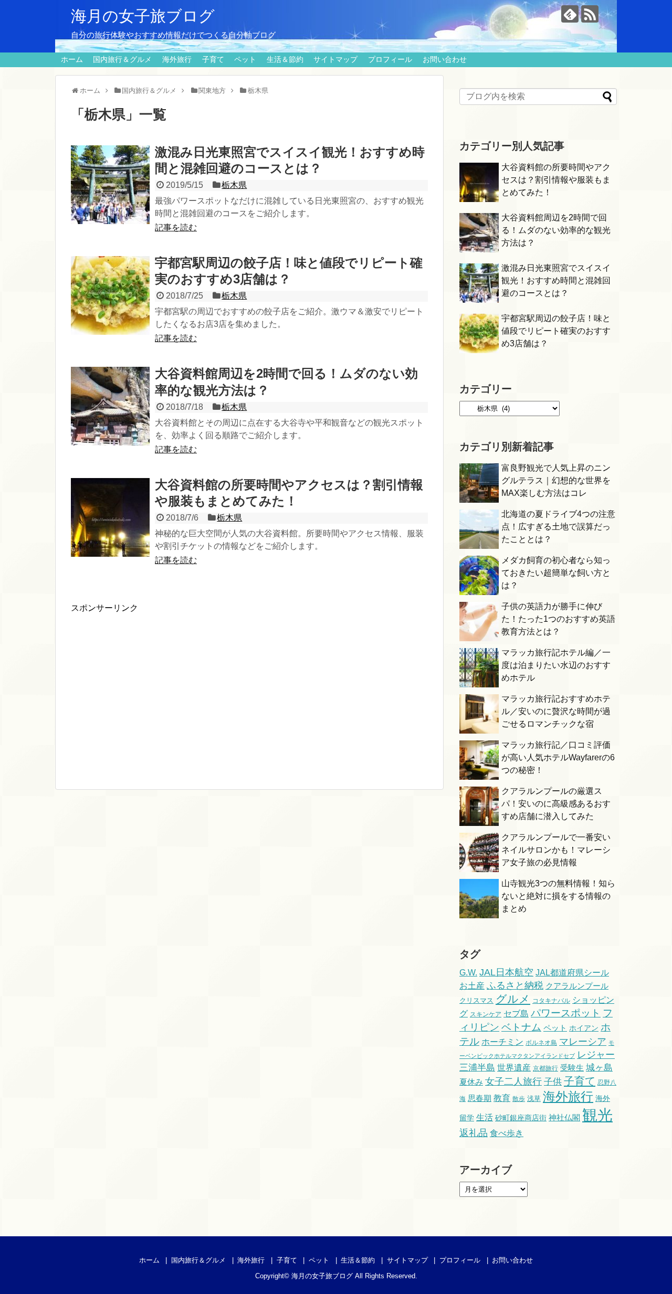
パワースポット (566, 1013)
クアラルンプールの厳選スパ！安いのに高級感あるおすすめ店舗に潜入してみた (556, 804)
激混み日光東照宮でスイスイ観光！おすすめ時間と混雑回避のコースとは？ (556, 280)
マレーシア (582, 1041)
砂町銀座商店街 (521, 1117)
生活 (484, 1117)
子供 (553, 1082)
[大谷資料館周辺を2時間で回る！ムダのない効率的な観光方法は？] (110, 406)
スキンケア (485, 1014)
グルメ (513, 999)
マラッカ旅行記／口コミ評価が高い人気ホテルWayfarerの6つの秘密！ (558, 757)
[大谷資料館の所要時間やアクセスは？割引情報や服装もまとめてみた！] (110, 517)
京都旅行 (545, 1068)
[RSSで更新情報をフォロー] (589, 14)
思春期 (479, 1098)
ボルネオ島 (541, 1042)
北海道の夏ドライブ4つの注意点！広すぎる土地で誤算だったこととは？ (558, 527)
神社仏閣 (564, 1117)
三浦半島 (477, 1067)
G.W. (468, 972)
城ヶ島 (599, 1067)
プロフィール (390, 59)
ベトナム (521, 1027)
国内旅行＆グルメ (122, 59)
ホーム (72, 59)
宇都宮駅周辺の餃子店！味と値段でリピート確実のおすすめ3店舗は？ (556, 331)
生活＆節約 (285, 59)
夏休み (471, 1082)
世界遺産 (514, 1067)
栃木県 (234, 185)
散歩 (518, 1098)
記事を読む (176, 227)
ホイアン (583, 1028)
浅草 (534, 1098)
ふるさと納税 (515, 985)
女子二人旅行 (513, 1081)
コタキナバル (551, 1000)
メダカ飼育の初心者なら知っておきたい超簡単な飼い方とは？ (556, 573)
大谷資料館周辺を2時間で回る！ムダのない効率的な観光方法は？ (556, 230)
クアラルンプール (576, 986)
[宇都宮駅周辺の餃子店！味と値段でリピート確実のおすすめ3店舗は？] (110, 295)
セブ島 (516, 1013)
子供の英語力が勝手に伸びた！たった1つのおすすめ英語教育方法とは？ (558, 619)
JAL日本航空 (506, 972)
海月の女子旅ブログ (143, 16)
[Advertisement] (159, 687)
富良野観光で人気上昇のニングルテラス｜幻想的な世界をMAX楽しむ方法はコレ (556, 480)
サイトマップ (335, 59)
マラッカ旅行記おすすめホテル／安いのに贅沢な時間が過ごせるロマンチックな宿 (556, 711)
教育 (502, 1097)
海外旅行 (177, 59)
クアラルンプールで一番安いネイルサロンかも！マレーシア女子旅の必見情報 (556, 850)
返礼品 (473, 1132)
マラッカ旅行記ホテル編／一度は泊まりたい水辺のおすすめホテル (556, 665)
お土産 (472, 985)
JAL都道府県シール (572, 972)
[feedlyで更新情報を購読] (570, 14)
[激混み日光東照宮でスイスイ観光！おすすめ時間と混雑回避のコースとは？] (110, 184)
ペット (245, 59)
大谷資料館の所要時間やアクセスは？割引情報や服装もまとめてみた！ (556, 180)
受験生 (572, 1068)
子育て (213, 59)
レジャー (596, 1054)
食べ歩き (506, 1133)
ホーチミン (502, 1041)
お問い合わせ (445, 59)
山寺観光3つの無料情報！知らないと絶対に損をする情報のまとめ (558, 896)
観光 (597, 1114)
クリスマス (476, 1000)
